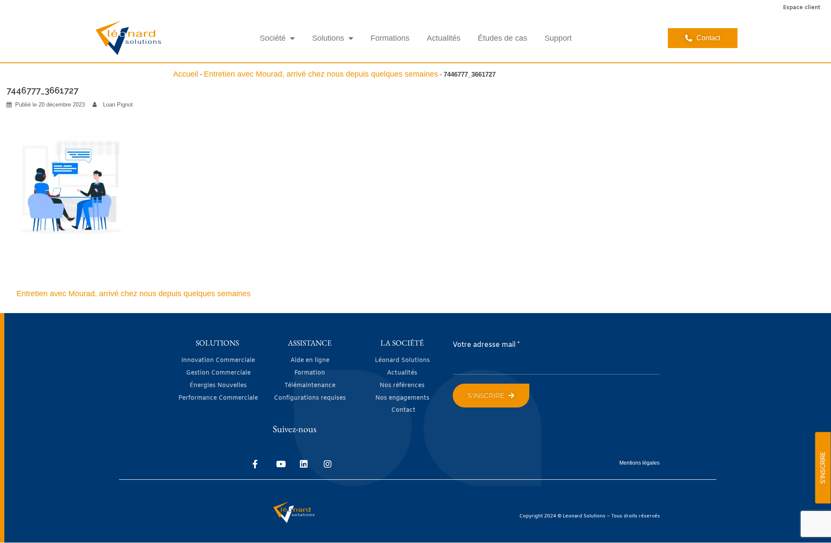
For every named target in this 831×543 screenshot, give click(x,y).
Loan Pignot (118, 104)
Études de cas (502, 38)
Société (273, 38)
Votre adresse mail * (486, 344)
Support (558, 38)
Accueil (185, 74)
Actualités (444, 38)
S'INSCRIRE (822, 468)
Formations (389, 38)
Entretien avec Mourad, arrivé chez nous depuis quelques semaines (321, 74)
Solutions (328, 38)
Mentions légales (639, 463)
